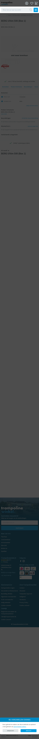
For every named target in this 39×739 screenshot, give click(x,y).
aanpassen (10, 731)
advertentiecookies (20, 727)
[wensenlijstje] (32, 3)
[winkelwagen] (36, 3)
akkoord (28, 731)
